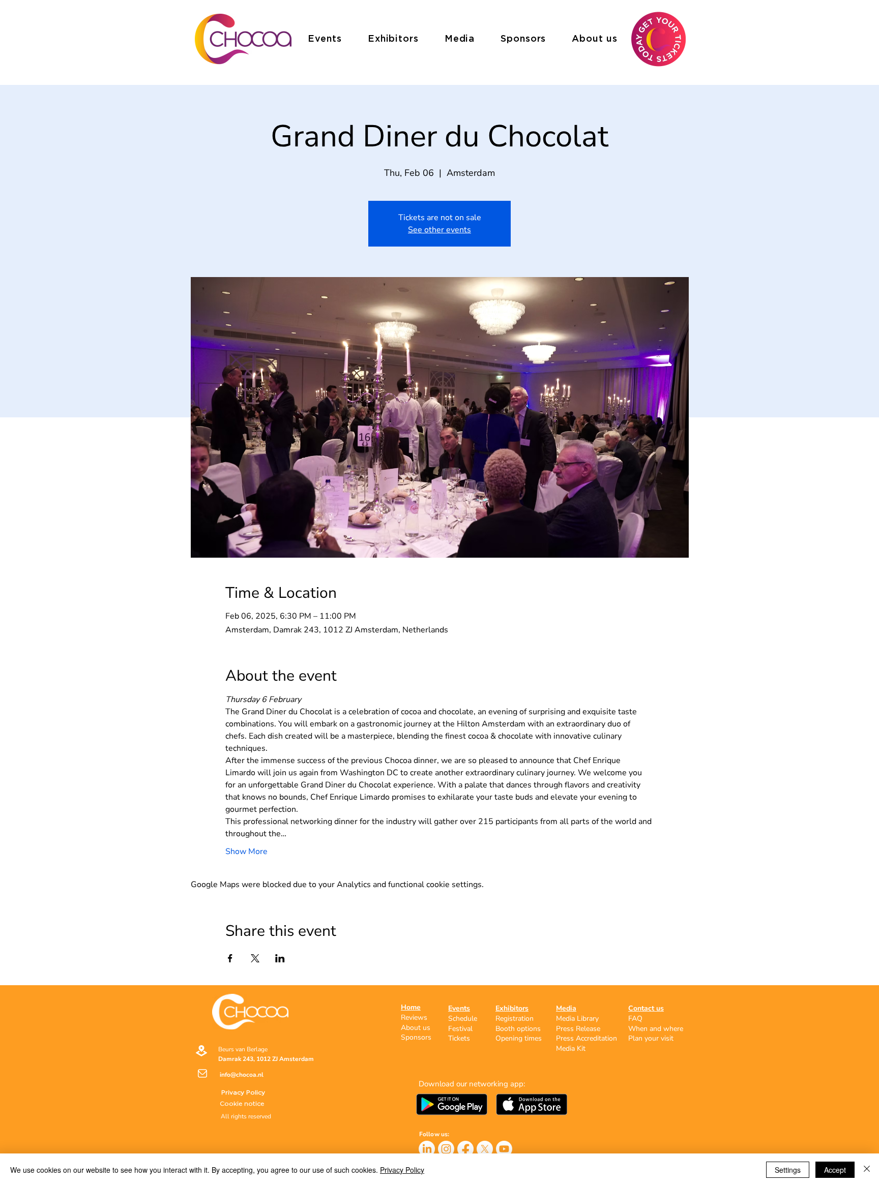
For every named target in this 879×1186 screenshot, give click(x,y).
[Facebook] (465, 1149)
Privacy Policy (402, 1170)
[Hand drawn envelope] (531, 1104)
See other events (439, 229)
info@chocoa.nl (241, 1075)
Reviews (414, 1017)
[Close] (867, 1170)
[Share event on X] (255, 958)
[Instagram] (446, 1149)
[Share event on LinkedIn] (280, 958)
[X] (485, 1149)
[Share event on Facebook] (230, 958)
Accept (835, 1170)
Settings (788, 1170)
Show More (246, 851)
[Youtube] (504, 1149)
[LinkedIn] (427, 1149)
